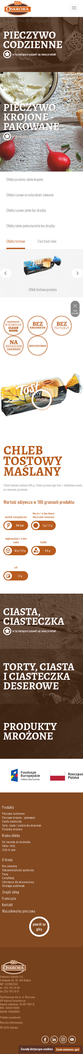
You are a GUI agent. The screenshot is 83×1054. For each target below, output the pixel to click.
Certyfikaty (8, 878)
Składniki (41, 399)
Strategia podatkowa (13, 886)
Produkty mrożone (30, 731)
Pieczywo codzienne (33, 42)
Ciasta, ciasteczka (33, 618)
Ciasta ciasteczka (12, 821)
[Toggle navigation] (74, 7)
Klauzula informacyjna (11, 1022)
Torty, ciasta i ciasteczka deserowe (38, 676)
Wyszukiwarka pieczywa (18, 911)
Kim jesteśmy (9, 866)
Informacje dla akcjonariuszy (18, 882)
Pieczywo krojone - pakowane (31, 119)
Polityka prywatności (10, 1017)
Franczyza (9, 898)
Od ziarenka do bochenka (16, 842)
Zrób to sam (9, 850)
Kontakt (7, 904)
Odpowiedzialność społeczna (18, 870)
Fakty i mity (8, 845)
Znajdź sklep (10, 892)
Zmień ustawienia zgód (67, 1049)
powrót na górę (39, 927)
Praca (5, 874)
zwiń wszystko (75, 312)
